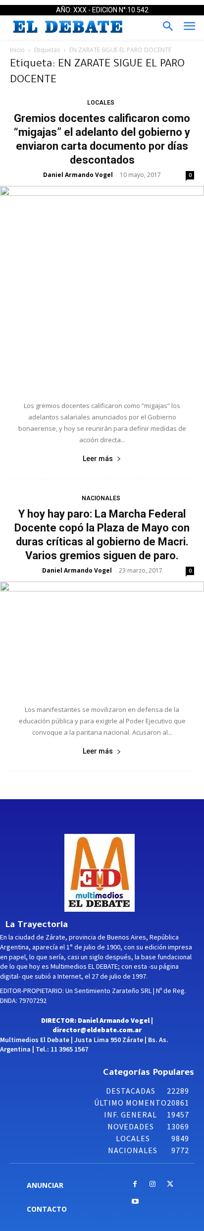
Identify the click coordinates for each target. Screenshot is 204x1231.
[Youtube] (135, 1202)
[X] (170, 1184)
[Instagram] (152, 1184)
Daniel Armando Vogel (78, 175)
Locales (100, 102)
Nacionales (101, 498)
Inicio (17, 50)
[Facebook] (135, 1184)
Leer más (98, 459)
